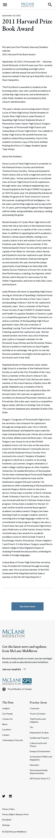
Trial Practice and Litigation (38, 720)
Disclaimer (7, 819)
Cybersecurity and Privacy (38, 744)
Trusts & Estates (37, 713)
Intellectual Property (39, 738)
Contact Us (7, 719)
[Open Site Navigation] (5, 4)
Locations (6, 729)
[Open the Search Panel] (50, 4)
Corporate (34, 708)
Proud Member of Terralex (20, 689)
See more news (27, 606)
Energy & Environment (40, 751)
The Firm (7, 702)
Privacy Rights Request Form (15, 814)
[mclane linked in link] (10, 796)
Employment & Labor (39, 732)
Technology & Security (12, 740)
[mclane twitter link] (3, 796)
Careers (6, 735)
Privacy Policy (8, 809)
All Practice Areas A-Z (40, 778)
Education (34, 765)
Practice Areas (38, 702)
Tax (31, 727)
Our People (7, 713)
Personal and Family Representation (39, 771)
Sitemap (6, 825)
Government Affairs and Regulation (41, 758)
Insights (6, 708)
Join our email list (14, 669)
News (4, 724)
